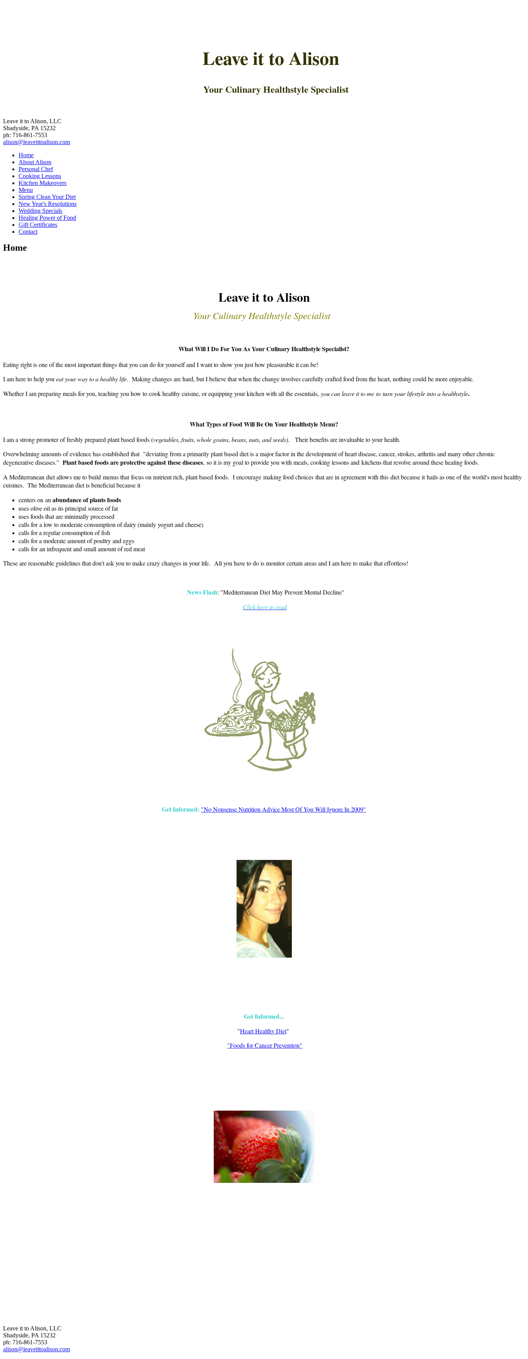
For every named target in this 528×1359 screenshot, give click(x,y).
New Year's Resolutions (48, 203)
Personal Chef (36, 169)
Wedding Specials (40, 210)
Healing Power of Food (47, 217)
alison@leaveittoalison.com (36, 142)
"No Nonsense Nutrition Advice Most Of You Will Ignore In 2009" (283, 809)
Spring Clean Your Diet (47, 197)
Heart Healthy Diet (263, 1031)
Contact (28, 231)
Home (26, 155)
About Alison (35, 162)
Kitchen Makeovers (42, 183)
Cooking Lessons (40, 176)
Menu (26, 190)
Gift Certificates (38, 224)
